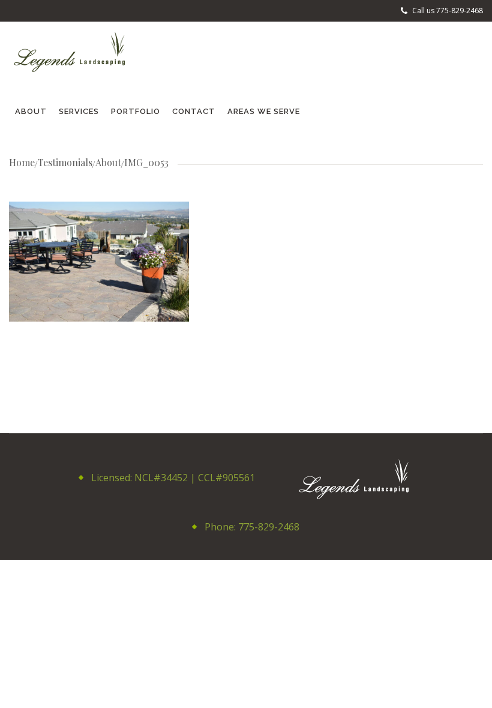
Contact (193, 111)
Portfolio (135, 111)
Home (22, 162)
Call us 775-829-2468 (446, 10)
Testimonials (65, 162)
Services (79, 111)
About (31, 111)
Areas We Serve (263, 111)
